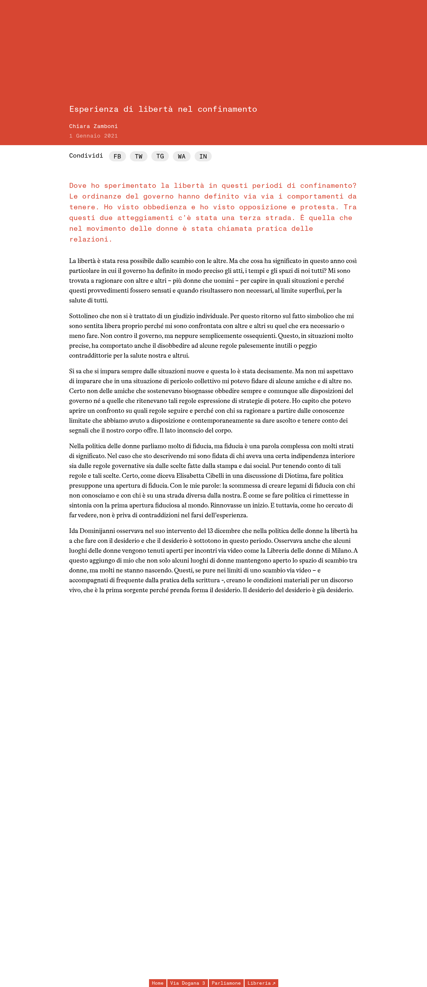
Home (158, 983)
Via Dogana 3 (187, 983)
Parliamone (226, 983)
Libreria (259, 983)
